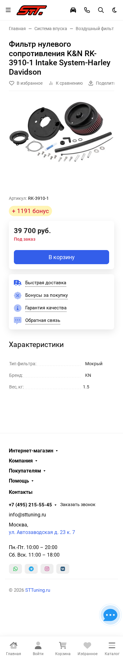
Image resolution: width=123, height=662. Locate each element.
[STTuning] (31, 9)
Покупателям (25, 470)
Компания (21, 460)
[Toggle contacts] (87, 10)
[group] (61, 145)
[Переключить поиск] (101, 10)
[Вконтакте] (62, 569)
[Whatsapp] (15, 569)
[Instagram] (47, 569)
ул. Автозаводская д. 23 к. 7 (42, 532)
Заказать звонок (78, 504)
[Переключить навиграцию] (8, 10)
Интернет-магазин (31, 450)
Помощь (19, 480)
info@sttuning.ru (27, 515)
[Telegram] (31, 569)
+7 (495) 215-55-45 (30, 505)
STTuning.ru (37, 590)
